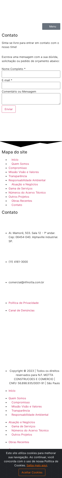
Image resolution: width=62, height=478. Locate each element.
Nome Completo (13, 68)
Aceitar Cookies (32, 472)
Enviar (9, 109)
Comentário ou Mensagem (19, 91)
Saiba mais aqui (37, 465)
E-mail (7, 80)
